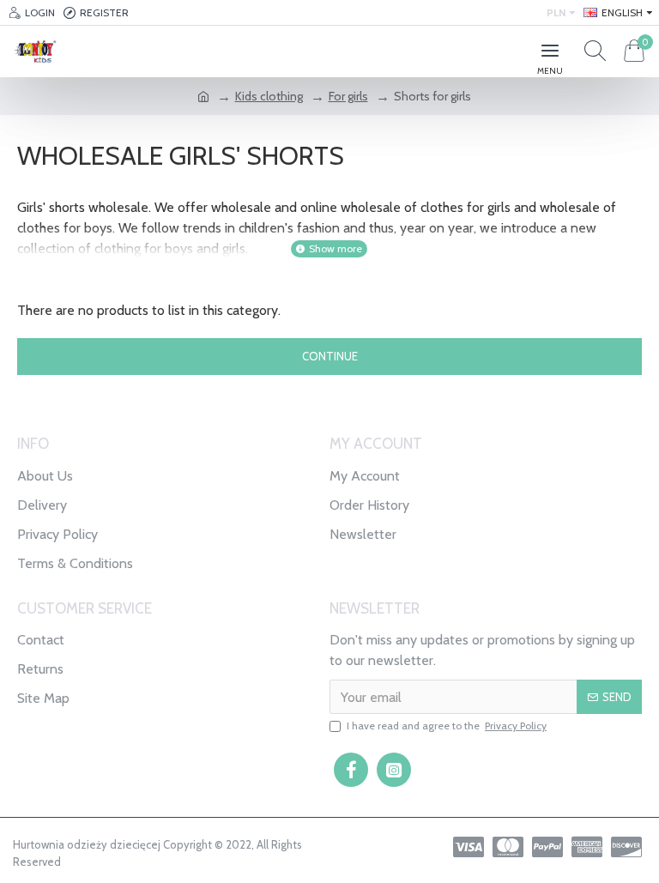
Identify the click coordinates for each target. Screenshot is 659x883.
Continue (330, 356)
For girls (348, 96)
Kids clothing (269, 96)
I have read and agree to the (447, 725)
